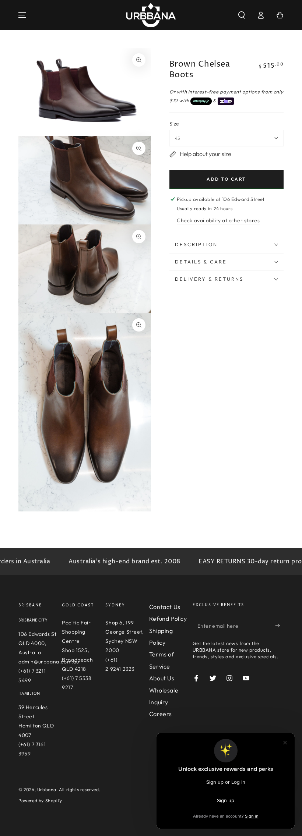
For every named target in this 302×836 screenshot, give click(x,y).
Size (174, 123)
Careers (160, 714)
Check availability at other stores (218, 220)
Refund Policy (168, 618)
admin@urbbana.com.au (48, 661)
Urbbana (46, 789)
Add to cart (226, 179)
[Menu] (22, 15)
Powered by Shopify (40, 800)
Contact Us (164, 606)
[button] (241, 15)
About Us (162, 678)
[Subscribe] (279, 626)
